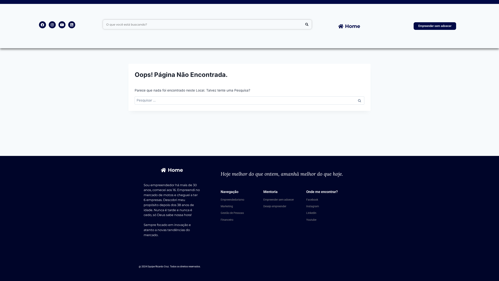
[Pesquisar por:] (249, 100)
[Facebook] (42, 24)
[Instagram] (52, 24)
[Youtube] (61, 24)
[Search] (307, 24)
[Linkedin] (71, 24)
